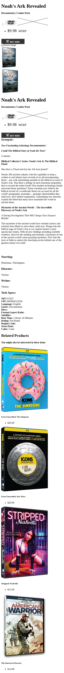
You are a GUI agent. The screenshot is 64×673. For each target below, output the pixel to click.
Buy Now (14, 42)
